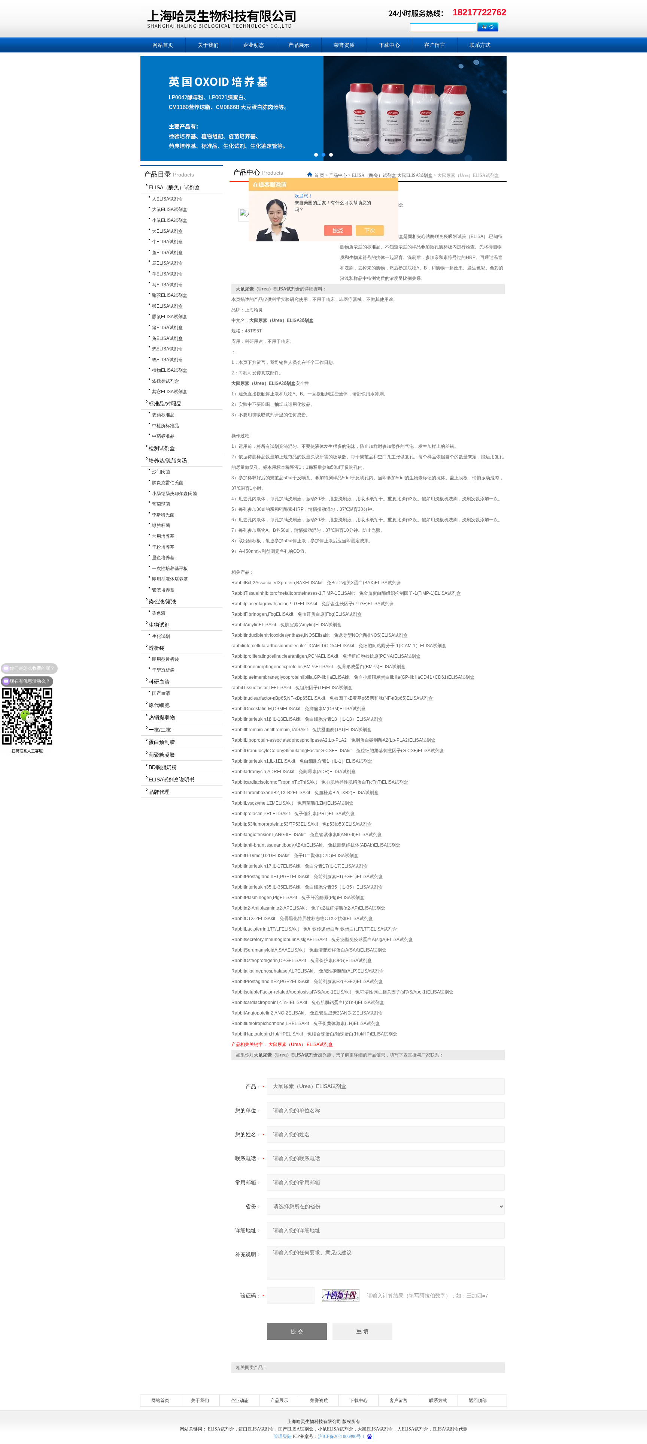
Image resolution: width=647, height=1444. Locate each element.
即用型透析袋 (165, 659)
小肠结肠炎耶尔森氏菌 (174, 493)
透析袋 (156, 648)
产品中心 (338, 175)
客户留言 (434, 45)
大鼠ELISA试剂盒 (169, 209)
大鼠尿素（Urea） (287, 1044)
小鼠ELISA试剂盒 (169, 220)
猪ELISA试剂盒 (167, 327)
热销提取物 (162, 717)
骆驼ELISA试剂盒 (169, 295)
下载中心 (389, 45)
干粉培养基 (163, 547)
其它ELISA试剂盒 (169, 391)
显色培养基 (163, 557)
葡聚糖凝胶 (162, 755)
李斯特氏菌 (163, 515)
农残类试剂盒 (165, 381)
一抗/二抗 (160, 730)
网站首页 (162, 45)
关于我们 (208, 45)
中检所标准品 (165, 425)
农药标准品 (163, 414)
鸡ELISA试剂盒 (167, 349)
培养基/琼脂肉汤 (168, 461)
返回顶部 (478, 1400)
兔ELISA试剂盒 (167, 338)
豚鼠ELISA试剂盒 (169, 316)
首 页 (319, 175)
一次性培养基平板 (170, 568)
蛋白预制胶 (162, 742)
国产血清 (161, 693)
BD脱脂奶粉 (163, 767)
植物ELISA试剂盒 (169, 370)
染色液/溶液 (162, 602)
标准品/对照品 (165, 404)
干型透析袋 (163, 670)
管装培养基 (163, 590)
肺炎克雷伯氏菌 (167, 482)
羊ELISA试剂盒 (167, 274)
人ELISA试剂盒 (167, 199)
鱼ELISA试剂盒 (167, 252)
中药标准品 (163, 436)
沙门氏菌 (161, 471)
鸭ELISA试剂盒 (167, 359)
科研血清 (159, 682)
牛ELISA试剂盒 (167, 241)
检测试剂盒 (162, 448)
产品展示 (298, 45)
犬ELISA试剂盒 (167, 231)
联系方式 (480, 45)
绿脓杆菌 (161, 525)
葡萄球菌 (161, 504)
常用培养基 (163, 536)
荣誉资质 (344, 45)
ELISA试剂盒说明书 (172, 780)
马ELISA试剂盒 (167, 284)
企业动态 (253, 45)
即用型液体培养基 (170, 579)
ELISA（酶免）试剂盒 (174, 187)
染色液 (158, 613)
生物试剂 (159, 625)
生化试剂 (161, 636)
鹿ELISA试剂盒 (167, 263)
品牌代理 (159, 792)
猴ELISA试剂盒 (167, 306)
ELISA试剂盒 (320, 1044)
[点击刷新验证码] (340, 1295)
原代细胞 (159, 705)
